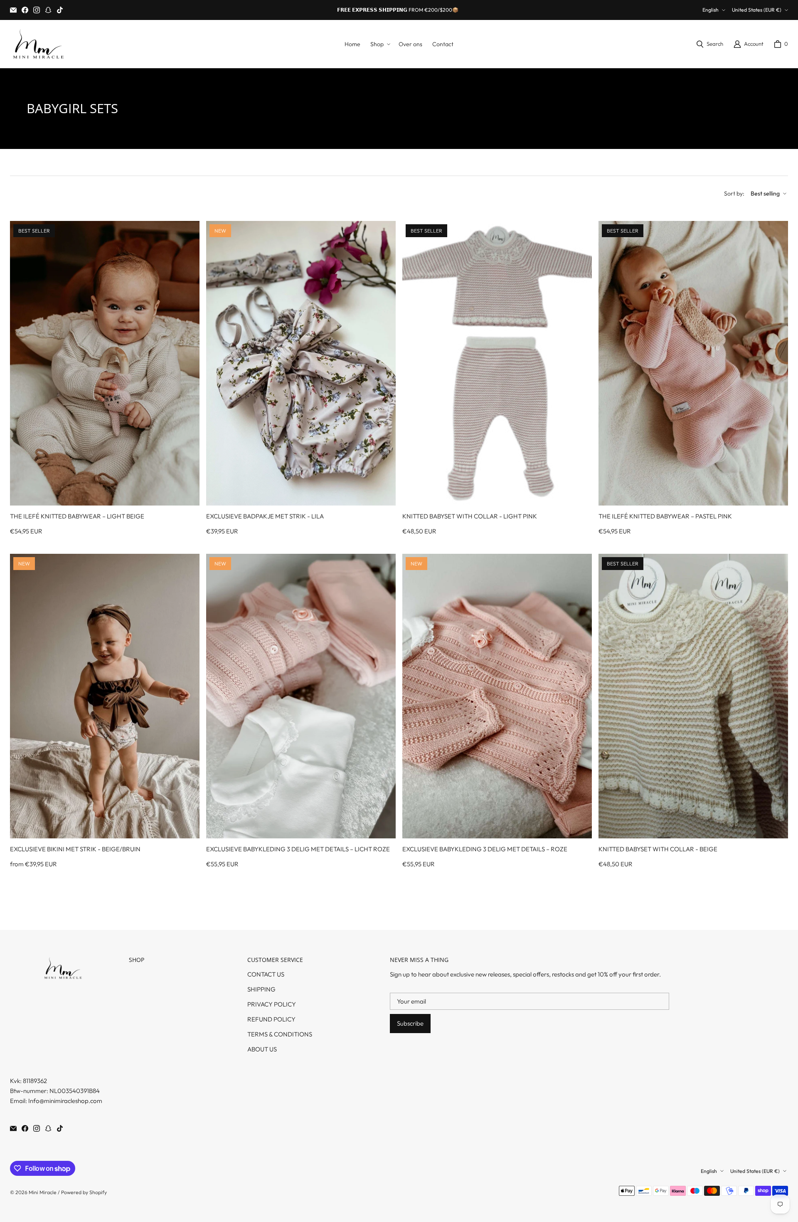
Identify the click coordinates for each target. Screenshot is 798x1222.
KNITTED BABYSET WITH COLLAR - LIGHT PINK (469, 516)
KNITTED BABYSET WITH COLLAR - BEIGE (657, 849)
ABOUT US (262, 1049)
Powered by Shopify (84, 1192)
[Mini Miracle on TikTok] (60, 10)
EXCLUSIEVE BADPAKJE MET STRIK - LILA (265, 516)
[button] (379, 44)
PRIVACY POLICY (271, 1004)
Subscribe (410, 1023)
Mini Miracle (43, 1192)
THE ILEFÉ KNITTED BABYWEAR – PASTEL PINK (665, 516)
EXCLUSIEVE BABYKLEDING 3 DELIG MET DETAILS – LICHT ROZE (298, 849)
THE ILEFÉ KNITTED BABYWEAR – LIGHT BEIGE (77, 516)
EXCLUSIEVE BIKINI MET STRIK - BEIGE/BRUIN (75, 849)
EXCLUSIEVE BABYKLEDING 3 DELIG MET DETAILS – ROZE (484, 849)
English (710, 10)
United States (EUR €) (756, 10)
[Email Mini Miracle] (13, 10)
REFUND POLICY (271, 1019)
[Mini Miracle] (38, 44)
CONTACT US (265, 974)
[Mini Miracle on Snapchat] (48, 10)
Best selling (765, 193)
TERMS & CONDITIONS (279, 1034)
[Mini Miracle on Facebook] (25, 10)
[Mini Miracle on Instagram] (36, 10)
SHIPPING (261, 989)
